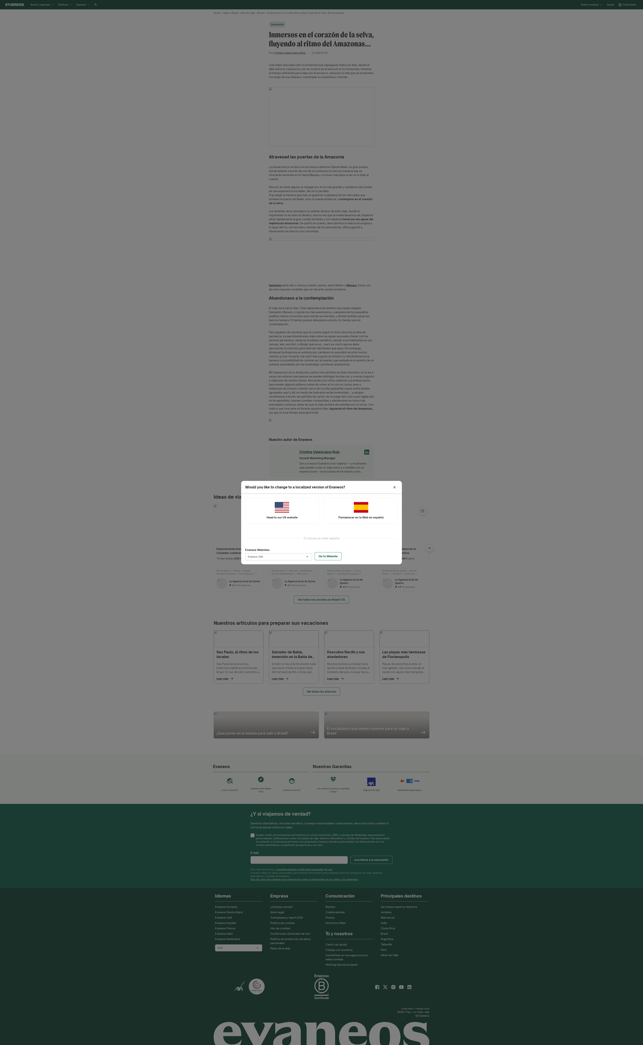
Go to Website (328, 556)
